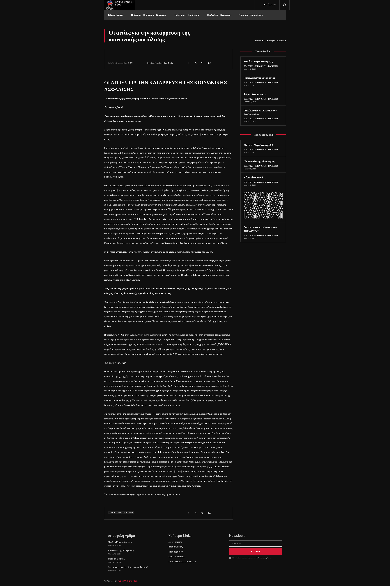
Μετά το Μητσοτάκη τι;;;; (258, 61)
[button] (284, 5)
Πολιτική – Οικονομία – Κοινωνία (270, 40)
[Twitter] (195, 63)
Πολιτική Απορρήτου (263, 558)
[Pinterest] (202, 63)
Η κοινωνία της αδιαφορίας (259, 77)
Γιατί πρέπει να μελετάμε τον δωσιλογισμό (128, 567)
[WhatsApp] (209, 63)
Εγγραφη (255, 551)
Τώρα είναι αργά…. (255, 94)
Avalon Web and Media (128, 581)
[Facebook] (188, 63)
